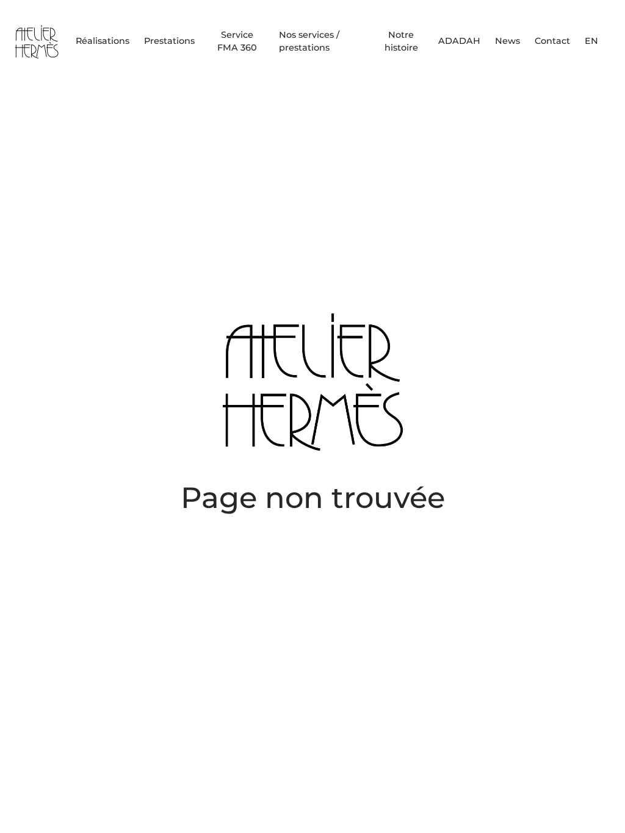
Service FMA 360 (237, 41)
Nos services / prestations (309, 41)
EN (591, 40)
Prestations (169, 40)
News (507, 40)
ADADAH (459, 40)
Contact (552, 40)
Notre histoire (401, 41)
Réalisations (102, 40)
